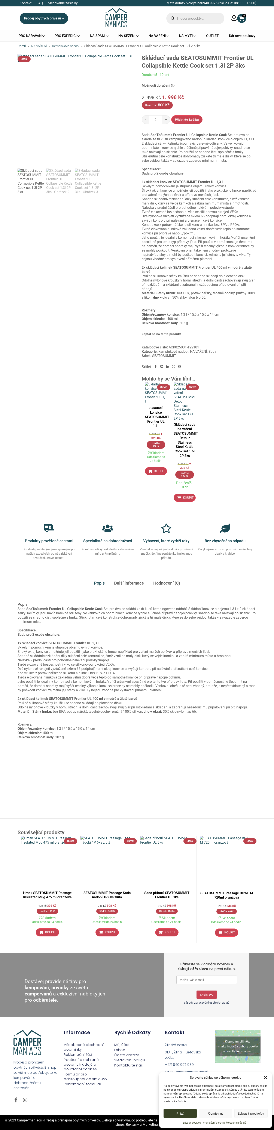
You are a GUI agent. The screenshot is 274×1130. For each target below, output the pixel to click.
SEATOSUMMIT (164, 356)
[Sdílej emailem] (180, 366)
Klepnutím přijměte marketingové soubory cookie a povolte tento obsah (238, 1046)
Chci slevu (206, 995)
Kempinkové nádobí (65, 46)
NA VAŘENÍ (39, 46)
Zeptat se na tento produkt (161, 333)
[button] (265, 1077)
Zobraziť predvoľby (251, 1113)
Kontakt (25, 3)
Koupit (159, 471)
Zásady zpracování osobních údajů (206, 1002)
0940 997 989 (211, 3)
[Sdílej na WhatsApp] (174, 366)
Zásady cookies (192, 1122)
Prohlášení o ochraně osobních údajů (224, 1122)
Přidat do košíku (187, 119)
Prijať (180, 1113)
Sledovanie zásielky (63, 3)
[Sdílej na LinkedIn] (168, 366)
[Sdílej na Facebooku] (156, 366)
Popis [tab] (99, 583)
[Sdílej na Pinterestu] (162, 366)
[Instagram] (25, 1099)
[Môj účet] (234, 18)
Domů (22, 46)
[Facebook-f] (15, 1099)
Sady (212, 352)
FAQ (40, 3)
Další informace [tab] (129, 583)
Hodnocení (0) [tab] (166, 583)
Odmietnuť (215, 1113)
